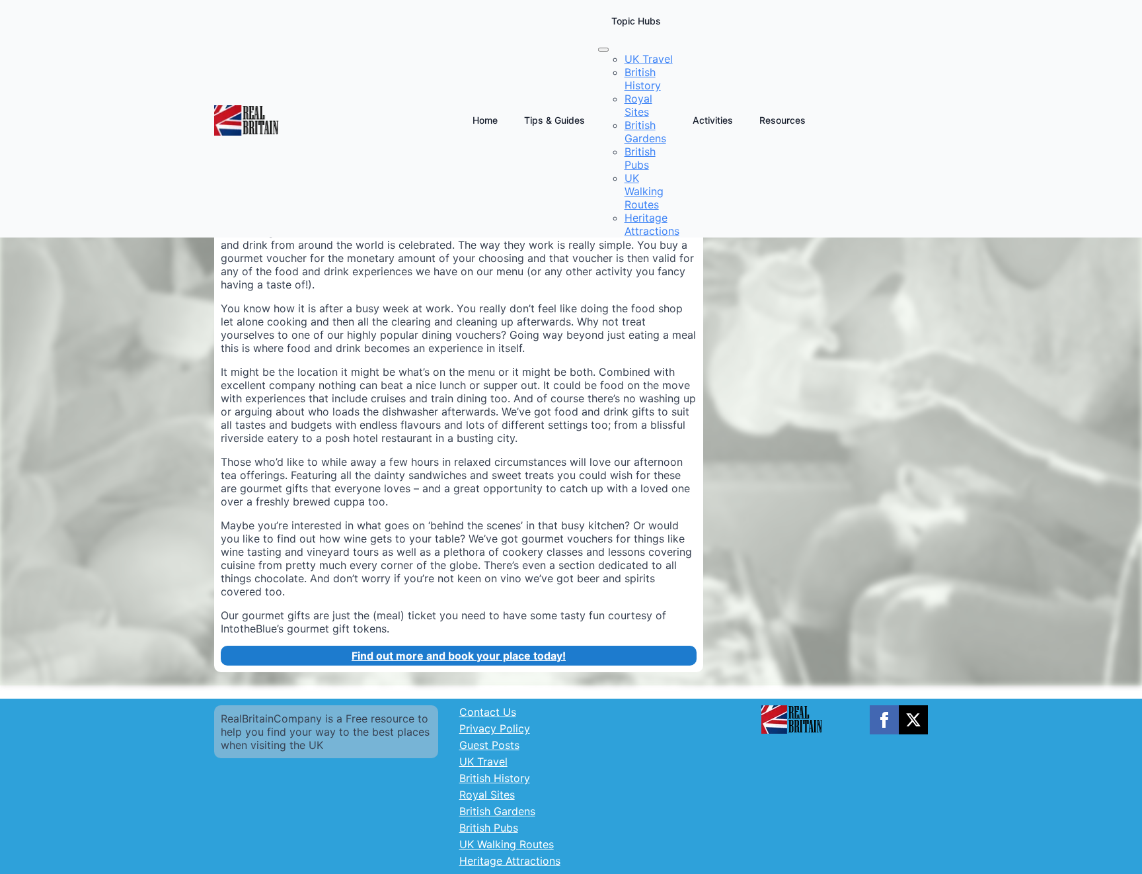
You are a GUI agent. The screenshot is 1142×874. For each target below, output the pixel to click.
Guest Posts (489, 745)
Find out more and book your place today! (459, 655)
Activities (713, 120)
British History (494, 778)
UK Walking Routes (506, 844)
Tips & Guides (554, 120)
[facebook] (884, 719)
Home (485, 120)
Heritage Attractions (509, 860)
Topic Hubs (636, 20)
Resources (782, 120)
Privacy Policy (494, 728)
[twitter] (913, 719)
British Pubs (488, 827)
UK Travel (483, 761)
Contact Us (487, 712)
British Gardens (497, 811)
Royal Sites (487, 794)
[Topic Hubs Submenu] (603, 50)
